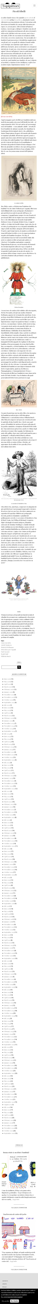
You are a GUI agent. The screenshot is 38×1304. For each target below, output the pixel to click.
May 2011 (7, 1112)
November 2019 (9, 869)
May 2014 (7, 1024)
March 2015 (7, 1000)
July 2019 (7, 877)
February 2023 (8, 776)
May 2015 (7, 995)
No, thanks (14, 1301)
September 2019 (9, 875)
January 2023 (8, 778)
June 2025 (7, 708)
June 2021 (7, 822)
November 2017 (9, 927)
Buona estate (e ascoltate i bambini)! (16, 1152)
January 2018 (8, 922)
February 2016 (8, 974)
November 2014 (9, 1011)
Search (20, 667)
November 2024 (9, 726)
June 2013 (7, 1050)
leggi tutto (16, 1199)
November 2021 (9, 812)
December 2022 (9, 781)
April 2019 (7, 885)
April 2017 (7, 940)
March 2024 (8, 744)
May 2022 (7, 796)
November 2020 (9, 841)
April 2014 (7, 1026)
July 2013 (7, 1047)
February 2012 (8, 1089)
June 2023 (7, 765)
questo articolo (29, 18)
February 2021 (8, 833)
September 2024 (9, 731)
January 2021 (8, 836)
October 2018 (8, 901)
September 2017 (9, 932)
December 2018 (9, 896)
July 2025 (7, 705)
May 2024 (7, 739)
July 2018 (7, 906)
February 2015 (8, 1003)
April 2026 (7, 684)
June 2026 (7, 679)
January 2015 (8, 1005)
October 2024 (8, 729)
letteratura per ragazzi (8, 650)
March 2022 (8, 802)
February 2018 (8, 919)
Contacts (5, 1281)
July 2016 (7, 961)
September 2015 (9, 987)
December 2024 (9, 723)
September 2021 (9, 817)
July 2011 (7, 1107)
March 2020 (8, 859)
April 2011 (7, 1115)
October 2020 (8, 843)
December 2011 (9, 1094)
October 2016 (8, 956)
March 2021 (8, 830)
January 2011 (8, 1123)
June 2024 (7, 736)
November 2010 (9, 1128)
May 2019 (7, 883)
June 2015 (7, 992)
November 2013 (9, 1039)
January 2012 (8, 1091)
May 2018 (7, 911)
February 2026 (9, 689)
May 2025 (7, 710)
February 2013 (8, 1060)
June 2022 (7, 794)
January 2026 (8, 692)
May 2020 (7, 854)
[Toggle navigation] (34, 5)
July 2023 (7, 762)
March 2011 (7, 1118)
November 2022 (9, 783)
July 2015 (7, 990)
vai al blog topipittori (19, 1208)
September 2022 (9, 789)
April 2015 (7, 998)
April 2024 (7, 742)
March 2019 (8, 888)
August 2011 (8, 1105)
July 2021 (7, 820)
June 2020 (7, 851)
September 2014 (9, 1016)
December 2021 (9, 809)
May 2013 (7, 1052)
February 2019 (8, 890)
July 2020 (7, 849)
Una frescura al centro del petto (14, 1214)
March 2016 (8, 971)
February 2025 (8, 718)
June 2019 (7, 880)
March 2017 (7, 943)
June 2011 (7, 1110)
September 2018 (9, 903)
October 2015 (8, 984)
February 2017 (8, 945)
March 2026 (8, 687)
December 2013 (9, 1037)
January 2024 (8, 749)
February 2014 (8, 1031)
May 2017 (7, 937)
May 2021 (7, 825)
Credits (4, 1284)
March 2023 (8, 773)
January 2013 (8, 1063)
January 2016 (8, 977)
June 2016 (7, 964)
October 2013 (8, 1042)
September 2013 (9, 1044)
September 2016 (9, 958)
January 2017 (8, 948)
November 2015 (9, 982)
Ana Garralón (5, 20)
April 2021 (7, 828)
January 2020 (8, 864)
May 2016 (7, 966)
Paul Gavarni (5, 652)
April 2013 (7, 1055)
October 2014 (8, 1013)
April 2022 (7, 799)
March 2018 (8, 917)
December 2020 (9, 838)
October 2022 (8, 786)
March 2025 (8, 715)
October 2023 (8, 757)
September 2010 (9, 1133)
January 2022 (8, 807)
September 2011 (9, 1102)
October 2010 (8, 1131)
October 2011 (8, 1099)
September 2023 (9, 760)
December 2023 (9, 752)
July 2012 (7, 1076)
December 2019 (9, 867)
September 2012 (9, 1073)
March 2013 (7, 1058)
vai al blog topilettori (19, 1269)
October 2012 (8, 1071)
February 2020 (9, 862)
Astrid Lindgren (6, 645)
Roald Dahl (4, 654)
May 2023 (7, 768)
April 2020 (7, 856)
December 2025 (9, 695)
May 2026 (7, 682)
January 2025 (8, 721)
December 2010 (9, 1125)
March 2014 (8, 1029)
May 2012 (7, 1081)
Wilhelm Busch (6, 656)
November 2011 (9, 1097)
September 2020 (9, 846)
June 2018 (7, 909)
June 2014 (7, 1021)
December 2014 (9, 1008)
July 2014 (7, 1018)
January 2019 (8, 893)
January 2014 (8, 1034)
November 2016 (9, 953)
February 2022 (8, 804)
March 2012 (8, 1086)
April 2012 (7, 1084)
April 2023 (7, 770)
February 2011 (8, 1120)
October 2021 (8, 815)
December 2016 (9, 950)
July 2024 (7, 734)
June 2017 (7, 935)
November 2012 (9, 1068)
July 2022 (7, 791)
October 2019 (8, 872)
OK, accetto (5, 1301)
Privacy (4, 1287)
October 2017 (8, 930)
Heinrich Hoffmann (7, 647)
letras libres (18, 20)
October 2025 (8, 700)
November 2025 (9, 697)
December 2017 (9, 924)
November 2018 (9, 898)
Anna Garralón (6, 643)
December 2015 (9, 979)
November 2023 (9, 755)
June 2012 (7, 1078)
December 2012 (9, 1065)
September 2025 (9, 702)
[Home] (10, 5)
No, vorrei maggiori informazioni (11, 1297)
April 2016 (7, 969)
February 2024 (9, 747)
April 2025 (7, 713)
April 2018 (7, 914)
